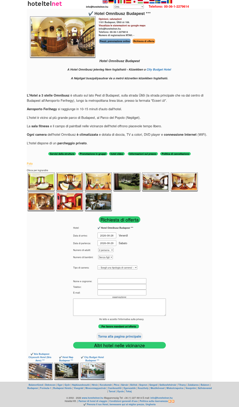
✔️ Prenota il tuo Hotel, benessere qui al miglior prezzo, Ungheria (119, 404)
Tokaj (129, 391)
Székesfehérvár (167, 384)
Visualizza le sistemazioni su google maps (122, 25)
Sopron (143, 384)
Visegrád (78, 388)
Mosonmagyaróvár (95, 388)
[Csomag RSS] (173, 401)
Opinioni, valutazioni (110, 18)
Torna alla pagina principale (119, 336)
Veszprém (190, 388)
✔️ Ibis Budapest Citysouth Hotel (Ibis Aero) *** (39, 357)
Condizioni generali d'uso (123, 401)
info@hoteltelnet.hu (161, 397)
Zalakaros (193, 384)
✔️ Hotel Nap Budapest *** (66, 358)
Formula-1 (45, 388)
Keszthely (143, 388)
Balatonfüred (36, 384)
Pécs (116, 384)
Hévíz (95, 384)
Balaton (205, 384)
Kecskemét (106, 384)
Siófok (133, 384)
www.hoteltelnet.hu (92, 397)
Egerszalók (130, 388)
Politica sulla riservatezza (154, 401)
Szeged (153, 384)
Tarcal (112, 391)
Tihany (182, 384)
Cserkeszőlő (115, 388)
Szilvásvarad (205, 388)
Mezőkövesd (158, 388)
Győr (67, 384)
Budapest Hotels (62, 388)
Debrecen (50, 384)
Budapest (32, 388)
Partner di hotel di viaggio (93, 401)
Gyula (120, 391)
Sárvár (124, 384)
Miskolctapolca (174, 388)
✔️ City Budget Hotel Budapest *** (92, 358)
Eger (60, 384)
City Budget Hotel (158, 69)
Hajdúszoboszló (81, 384)
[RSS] (169, 401)
